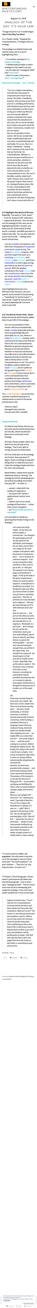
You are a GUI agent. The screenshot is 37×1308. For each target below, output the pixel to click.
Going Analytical (9, 421)
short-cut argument (14, 78)
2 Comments (7, 979)
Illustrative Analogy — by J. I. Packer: (18, 83)
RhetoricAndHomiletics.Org (14, 10)
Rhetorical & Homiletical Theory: (21, 976)
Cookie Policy (6, 1300)
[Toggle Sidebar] (34, 7)
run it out (13, 73)
